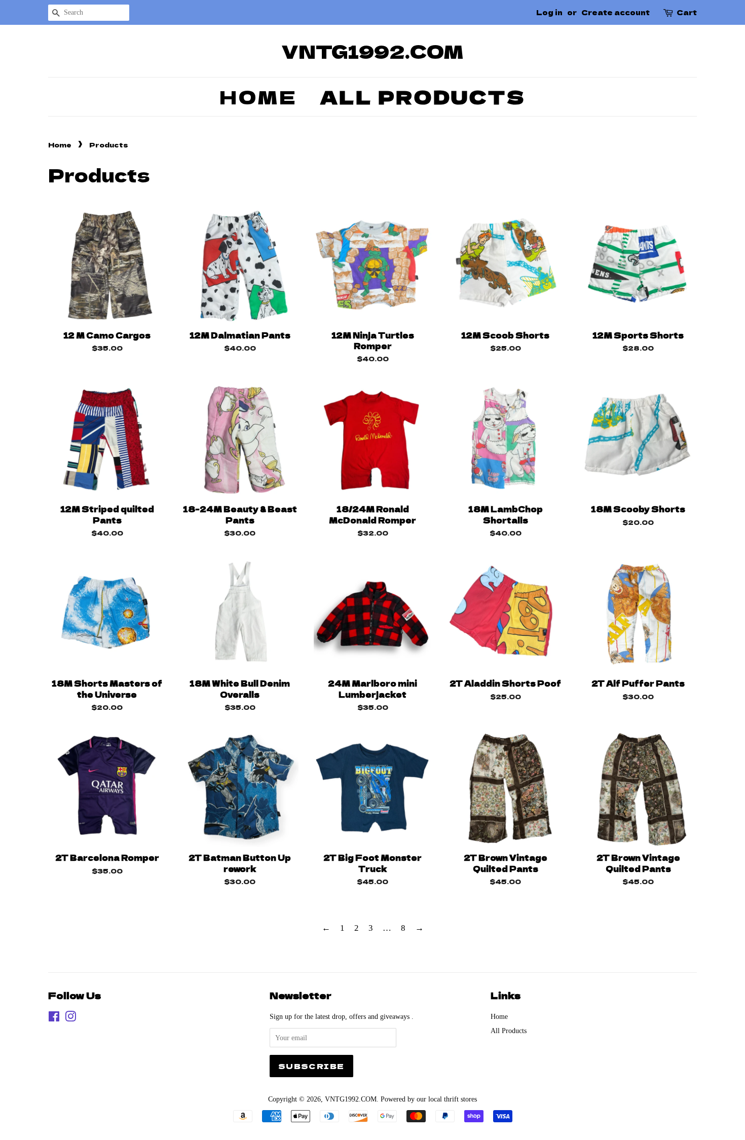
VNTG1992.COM (373, 51)
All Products (422, 96)
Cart (687, 12)
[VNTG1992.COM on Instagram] (70, 1018)
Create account (615, 12)
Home (258, 96)
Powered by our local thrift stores (429, 1099)
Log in (549, 12)
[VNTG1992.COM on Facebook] (54, 1018)
